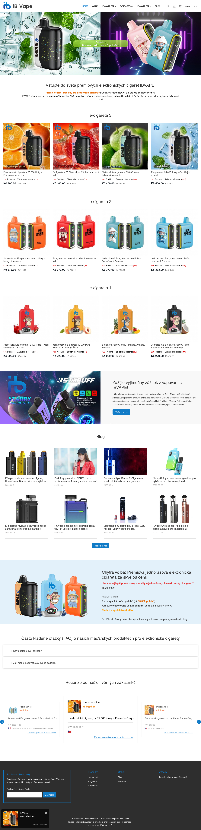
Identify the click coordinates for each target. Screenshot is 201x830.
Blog (158, 6)
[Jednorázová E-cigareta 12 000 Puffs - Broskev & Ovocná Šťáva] (76, 319)
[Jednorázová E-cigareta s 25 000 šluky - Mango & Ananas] (26, 232)
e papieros (94, 825)
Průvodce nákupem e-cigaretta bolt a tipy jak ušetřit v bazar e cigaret (74, 527)
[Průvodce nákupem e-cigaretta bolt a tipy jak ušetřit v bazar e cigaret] (75, 509)
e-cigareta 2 (126, 6)
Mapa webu (123, 781)
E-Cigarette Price (107, 825)
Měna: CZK (190, 6)
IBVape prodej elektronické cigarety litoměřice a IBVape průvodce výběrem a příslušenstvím (26, 481)
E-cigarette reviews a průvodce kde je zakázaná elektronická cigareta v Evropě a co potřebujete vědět (25, 528)
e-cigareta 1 (144, 6)
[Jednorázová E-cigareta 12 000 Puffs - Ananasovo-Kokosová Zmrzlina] (174, 319)
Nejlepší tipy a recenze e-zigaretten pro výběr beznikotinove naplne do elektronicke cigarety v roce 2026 (174, 481)
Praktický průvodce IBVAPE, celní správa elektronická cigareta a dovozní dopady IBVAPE (75, 481)
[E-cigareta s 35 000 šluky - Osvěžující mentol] (174, 146)
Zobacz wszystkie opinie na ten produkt (113, 737)
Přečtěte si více (121, 412)
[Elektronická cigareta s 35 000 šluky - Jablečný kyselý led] (125, 146)
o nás (95, 6)
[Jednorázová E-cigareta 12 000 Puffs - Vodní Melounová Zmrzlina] (26, 319)
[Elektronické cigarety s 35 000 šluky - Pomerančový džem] (26, 146)
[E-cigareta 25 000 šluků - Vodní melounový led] (76, 232)
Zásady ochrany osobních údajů (173, 777)
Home (85, 6)
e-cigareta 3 (109, 6)
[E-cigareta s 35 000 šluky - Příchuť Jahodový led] (76, 146)
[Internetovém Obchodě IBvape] (17, 7)
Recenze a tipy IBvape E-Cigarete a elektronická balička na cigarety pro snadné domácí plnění (123, 481)
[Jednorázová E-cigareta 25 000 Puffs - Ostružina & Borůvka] (125, 232)
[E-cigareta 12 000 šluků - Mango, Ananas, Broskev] (125, 319)
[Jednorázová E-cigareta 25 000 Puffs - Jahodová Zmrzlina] (174, 232)
